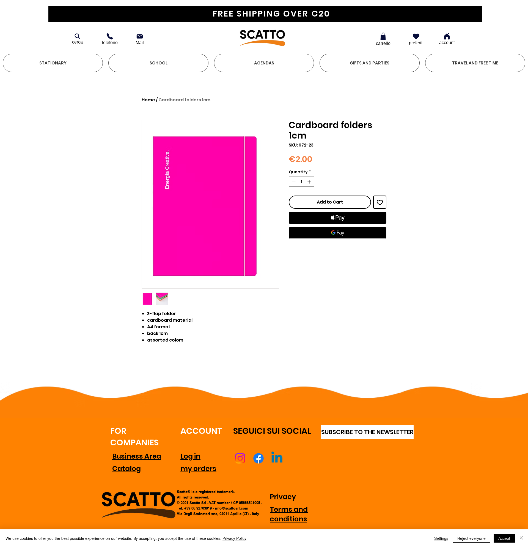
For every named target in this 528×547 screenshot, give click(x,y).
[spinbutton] (301, 181)
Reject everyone (471, 538)
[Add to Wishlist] (379, 202)
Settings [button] (441, 538)
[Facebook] (258, 458)
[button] (53, 63)
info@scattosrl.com (231, 508)
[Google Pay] (337, 233)
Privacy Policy (234, 538)
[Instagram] (240, 458)
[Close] (521, 538)
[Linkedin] (277, 458)
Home (148, 100)
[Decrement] (293, 181)
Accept (504, 538)
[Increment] (309, 181)
